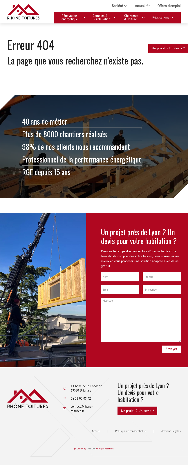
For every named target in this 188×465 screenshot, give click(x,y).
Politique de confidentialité (130, 431)
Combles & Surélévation (101, 17)
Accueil (96, 431)
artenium (90, 448)
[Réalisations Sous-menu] (171, 17)
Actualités (142, 5)
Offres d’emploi (169, 5)
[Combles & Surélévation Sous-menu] (115, 17)
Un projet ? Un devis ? (168, 48)
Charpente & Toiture (131, 17)
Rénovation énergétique (70, 17)
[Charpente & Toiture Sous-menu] (143, 17)
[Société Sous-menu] (126, 6)
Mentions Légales (171, 431)
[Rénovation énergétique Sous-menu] (83, 17)
